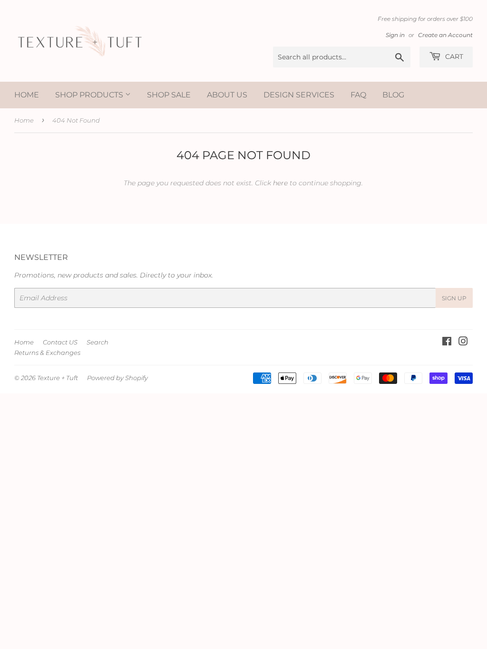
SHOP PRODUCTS (90, 94)
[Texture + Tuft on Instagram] (463, 342)
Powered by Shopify (117, 378)
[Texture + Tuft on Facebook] (447, 342)
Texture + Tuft (57, 378)
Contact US (60, 342)
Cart (453, 56)
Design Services (298, 94)
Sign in (395, 34)
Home (26, 94)
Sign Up (454, 298)
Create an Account (445, 34)
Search (97, 342)
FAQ (358, 94)
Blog (393, 94)
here (280, 183)
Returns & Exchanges (47, 352)
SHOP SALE (169, 94)
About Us (227, 94)
